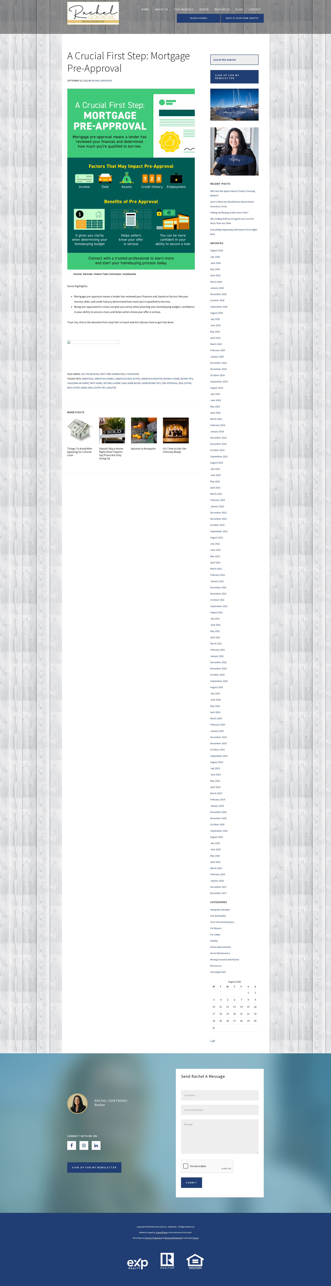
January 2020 (217, 730)
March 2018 (216, 868)
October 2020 (217, 674)
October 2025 (217, 300)
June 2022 (215, 549)
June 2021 (215, 624)
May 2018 (215, 855)
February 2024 (217, 425)
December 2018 (218, 812)
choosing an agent (78, 383)
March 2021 (216, 643)
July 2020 (215, 693)
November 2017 (218, 893)
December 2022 (218, 512)
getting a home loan (114, 383)
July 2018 (215, 843)
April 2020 (215, 712)
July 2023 (215, 468)
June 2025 (215, 325)
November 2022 (218, 518)
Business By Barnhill (173, 1238)
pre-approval (170, 383)
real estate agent (77, 387)
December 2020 (218, 662)
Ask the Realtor (90, 374)
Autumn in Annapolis (143, 448)
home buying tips (151, 383)
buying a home (171, 378)
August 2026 (216, 250)
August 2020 (216, 687)
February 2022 (217, 574)
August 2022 (216, 537)
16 (255, 1006)
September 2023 (219, 456)
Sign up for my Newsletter (227, 77)
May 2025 (215, 331)
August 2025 (216, 312)
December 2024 (218, 362)
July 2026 (215, 256)
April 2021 (215, 637)
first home (96, 383)
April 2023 (215, 487)
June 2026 (215, 263)
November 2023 (218, 443)
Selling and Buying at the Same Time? (229, 212)
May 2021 (215, 631)
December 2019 (218, 737)
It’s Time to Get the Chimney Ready (174, 450)
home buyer (134, 383)
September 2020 (219, 681)
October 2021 (217, 599)
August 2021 (216, 612)
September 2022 (219, 531)
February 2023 (217, 500)
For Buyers (133, 374)
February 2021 (217, 649)
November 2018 (218, 818)
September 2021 (219, 606)
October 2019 (217, 749)
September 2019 (219, 755)
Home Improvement (220, 946)
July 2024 (215, 394)
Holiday (214, 940)
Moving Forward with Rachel (224, 959)
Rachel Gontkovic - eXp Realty (93, 17)
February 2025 (217, 350)
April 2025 (215, 337)
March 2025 (216, 344)
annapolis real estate (127, 378)
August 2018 (216, 837)
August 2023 (216, 462)
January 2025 (217, 356)
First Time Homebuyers (112, 374)
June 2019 (215, 774)
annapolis (87, 378)
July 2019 (215, 768)
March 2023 (216, 493)
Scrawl (196, 1238)
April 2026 (215, 275)
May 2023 (215, 481)
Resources (216, 965)
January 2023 (217, 506)
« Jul (212, 1040)
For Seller (215, 934)
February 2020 (217, 724)
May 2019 (215, 780)
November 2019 (218, 743)
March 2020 (216, 718)
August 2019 (216, 762)
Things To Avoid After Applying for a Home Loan (79, 452)
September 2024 (219, 381)
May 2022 (215, 556)
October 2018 (217, 824)
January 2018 (217, 880)
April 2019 (215, 787)
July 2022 (215, 543)
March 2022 (216, 568)
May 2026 (215, 269)
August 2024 (216, 387)
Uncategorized (218, 971)
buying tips (187, 378)
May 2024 (215, 406)
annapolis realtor (151, 378)
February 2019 (217, 799)
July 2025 (215, 319)
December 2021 (218, 587)
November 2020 (218, 668)
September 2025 (219, 306)
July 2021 (215, 618)
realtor (111, 387)
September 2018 (219, 830)
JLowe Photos (161, 1232)
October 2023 (217, 450)
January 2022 (217, 581)
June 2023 (215, 475)
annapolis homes (104, 378)
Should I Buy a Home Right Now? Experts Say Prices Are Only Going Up (111, 453)
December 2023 (218, 437)
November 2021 (218, 593)
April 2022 (215, 562)
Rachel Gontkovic (111, 1100)
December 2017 (218, 886)
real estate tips (97, 387)
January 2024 (217, 431)
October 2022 (217, 524)
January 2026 (217, 287)
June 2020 (215, 699)
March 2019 (216, 793)
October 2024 (217, 375)
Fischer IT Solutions (153, 1238)
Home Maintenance (220, 953)
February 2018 (217, 874)
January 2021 (217, 656)
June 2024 (215, 400)
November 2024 (218, 369)
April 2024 (215, 412)
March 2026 (216, 281)
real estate (185, 383)
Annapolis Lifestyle (220, 909)
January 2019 (217, 805)
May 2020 (215, 706)
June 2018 (215, 849)
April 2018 (215, 861)
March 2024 (216, 418)
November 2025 (218, 294)
